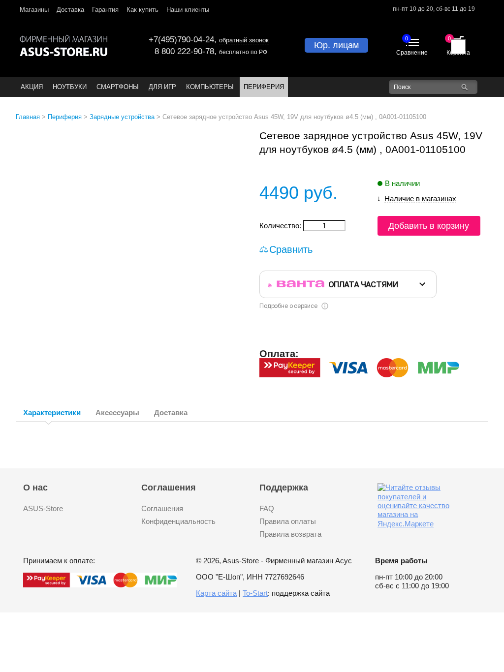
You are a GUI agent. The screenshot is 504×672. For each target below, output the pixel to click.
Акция (32, 87)
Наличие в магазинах (420, 198)
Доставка (70, 9)
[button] (236, 138)
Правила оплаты (287, 521)
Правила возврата (290, 534)
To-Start (255, 593)
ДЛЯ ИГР (162, 87)
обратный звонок (244, 40)
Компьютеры (210, 87)
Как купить (142, 9)
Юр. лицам (336, 45)
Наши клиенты (187, 9)
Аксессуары (117, 412)
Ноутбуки (70, 87)
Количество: (281, 225)
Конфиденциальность (178, 521)
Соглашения (162, 508)
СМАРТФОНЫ (117, 87)
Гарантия (105, 9)
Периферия (264, 87)
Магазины (34, 9)
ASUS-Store (43, 508)
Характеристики (52, 412)
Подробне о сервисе (288, 305)
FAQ (266, 508)
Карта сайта (216, 593)
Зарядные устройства (122, 117)
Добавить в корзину (428, 226)
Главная (28, 117)
